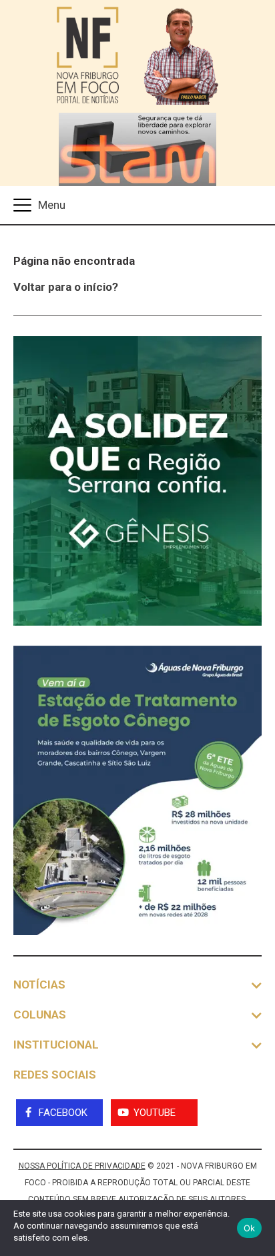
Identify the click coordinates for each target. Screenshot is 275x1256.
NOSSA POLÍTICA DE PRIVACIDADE (82, 1166)
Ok (250, 1228)
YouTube (154, 1113)
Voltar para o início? (65, 286)
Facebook (63, 1113)
